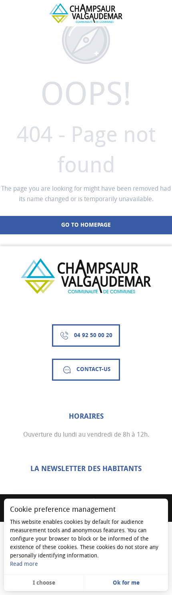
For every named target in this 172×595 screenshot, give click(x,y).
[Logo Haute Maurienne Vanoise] (86, 276)
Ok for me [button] (126, 582)
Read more (24, 564)
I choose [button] (44, 582)
